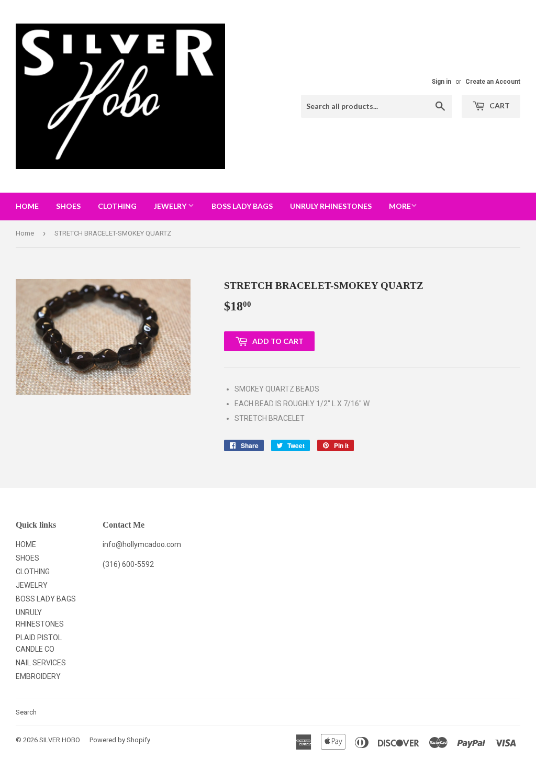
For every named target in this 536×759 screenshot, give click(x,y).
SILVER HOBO (59, 740)
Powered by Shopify (120, 740)
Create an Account (492, 81)
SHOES (68, 206)
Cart (499, 105)
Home (25, 233)
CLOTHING (117, 206)
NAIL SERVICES (41, 662)
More (400, 206)
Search (26, 712)
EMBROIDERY (38, 676)
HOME (27, 206)
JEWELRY (171, 206)
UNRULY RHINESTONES (331, 206)
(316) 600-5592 (128, 564)
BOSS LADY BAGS (242, 206)
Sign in (441, 81)
